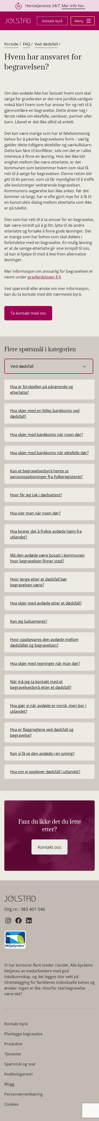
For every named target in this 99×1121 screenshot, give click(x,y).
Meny (79, 21)
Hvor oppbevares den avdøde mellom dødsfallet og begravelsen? (44, 642)
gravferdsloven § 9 (44, 277)
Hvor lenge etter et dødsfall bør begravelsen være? (38, 582)
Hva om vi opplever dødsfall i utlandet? (45, 771)
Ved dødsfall (46, 44)
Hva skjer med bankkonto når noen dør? (46, 434)
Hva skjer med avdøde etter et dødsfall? (46, 603)
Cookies (11, 1104)
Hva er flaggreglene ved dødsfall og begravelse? (42, 732)
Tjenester (12, 1054)
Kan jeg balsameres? (28, 621)
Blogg (9, 1084)
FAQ (26, 44)
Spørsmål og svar (20, 1064)
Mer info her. (73, 5)
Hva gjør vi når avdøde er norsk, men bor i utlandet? (48, 708)
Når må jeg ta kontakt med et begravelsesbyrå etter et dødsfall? (40, 684)
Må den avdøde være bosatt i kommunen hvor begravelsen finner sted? (47, 558)
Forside (11, 44)
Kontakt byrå (52, 21)
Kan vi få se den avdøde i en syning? (42, 753)
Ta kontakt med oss (28, 313)
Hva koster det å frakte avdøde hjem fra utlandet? (46, 534)
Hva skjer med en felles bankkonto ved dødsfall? (45, 413)
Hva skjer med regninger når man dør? (45, 663)
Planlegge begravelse (23, 1033)
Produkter (13, 1044)
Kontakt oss (49, 847)
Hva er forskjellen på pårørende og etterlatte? (41, 389)
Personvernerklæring (23, 1094)
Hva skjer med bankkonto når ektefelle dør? (49, 452)
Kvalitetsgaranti (18, 1074)
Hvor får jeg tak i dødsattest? (36, 495)
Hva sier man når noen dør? (35, 513)
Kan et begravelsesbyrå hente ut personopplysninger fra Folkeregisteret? (46, 473)
